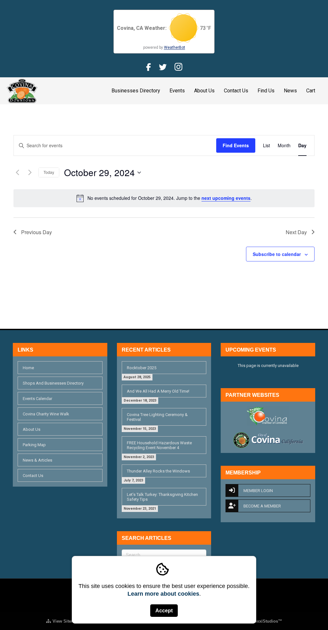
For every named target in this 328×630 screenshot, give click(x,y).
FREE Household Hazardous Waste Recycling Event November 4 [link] (159, 445)
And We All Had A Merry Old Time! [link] (158, 391)
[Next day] (30, 172)
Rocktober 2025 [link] (141, 367)
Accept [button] (164, 610)
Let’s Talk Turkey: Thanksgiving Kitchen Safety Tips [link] (162, 497)
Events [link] (177, 91)
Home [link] (28, 367)
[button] (102, 172)
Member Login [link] (258, 490)
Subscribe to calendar (277, 254)
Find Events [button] (236, 145)
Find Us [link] (266, 91)
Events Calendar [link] (37, 398)
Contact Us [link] (236, 91)
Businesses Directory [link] (135, 91)
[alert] (164, 198)
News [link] (290, 91)
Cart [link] (310, 91)
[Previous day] (17, 172)
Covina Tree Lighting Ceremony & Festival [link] (157, 417)
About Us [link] (204, 91)
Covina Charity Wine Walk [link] (46, 414)
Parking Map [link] (34, 444)
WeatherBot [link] (174, 47)
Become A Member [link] (262, 506)
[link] (22, 90)
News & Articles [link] (37, 460)
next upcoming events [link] (225, 198)
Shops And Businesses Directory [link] (53, 383)
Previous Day (36, 232)
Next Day (296, 232)
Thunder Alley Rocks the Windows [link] (158, 471)
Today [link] (49, 172)
